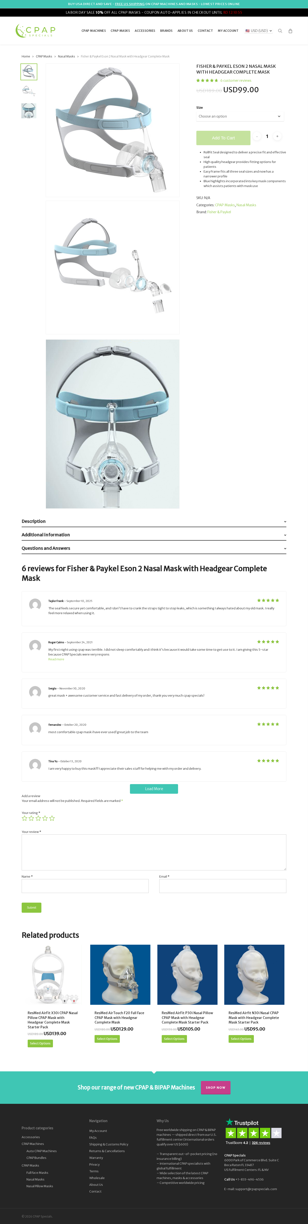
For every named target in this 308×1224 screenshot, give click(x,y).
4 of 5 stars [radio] (45, 818)
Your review (31, 832)
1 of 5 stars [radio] (25, 818)
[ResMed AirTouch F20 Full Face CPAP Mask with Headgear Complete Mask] (120, 975)
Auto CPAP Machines (41, 1151)
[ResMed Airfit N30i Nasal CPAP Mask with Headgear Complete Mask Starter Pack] (254, 975)
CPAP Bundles (36, 1158)
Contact (95, 1191)
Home (26, 56)
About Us (96, 1185)
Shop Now (215, 1087)
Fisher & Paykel (219, 212)
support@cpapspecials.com (256, 1189)
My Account (98, 1131)
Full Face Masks (37, 1173)
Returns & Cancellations (107, 1151)
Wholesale (97, 1178)
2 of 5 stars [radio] (31, 818)
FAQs (93, 1138)
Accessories (31, 1137)
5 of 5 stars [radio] (52, 818)
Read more (56, 659)
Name (27, 876)
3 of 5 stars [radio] (38, 818)
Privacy (94, 1164)
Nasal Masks (66, 56)
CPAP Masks (44, 56)
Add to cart (223, 138)
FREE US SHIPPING (130, 4)
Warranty (96, 1158)
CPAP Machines (33, 1144)
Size (199, 108)
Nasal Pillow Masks (39, 1186)
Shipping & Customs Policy (108, 1144)
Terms (94, 1171)
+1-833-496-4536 (249, 1179)
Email (164, 876)
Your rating (31, 813)
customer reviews (235, 80)
